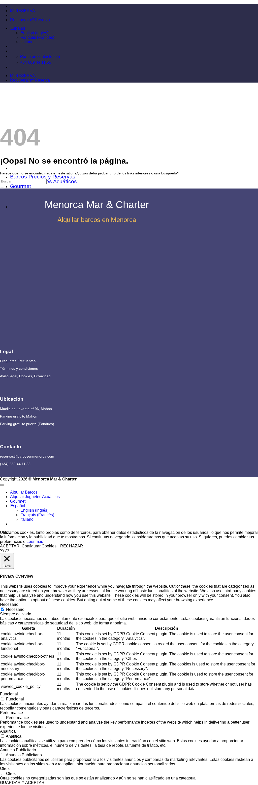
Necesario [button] (9, 604)
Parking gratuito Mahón (18, 416)
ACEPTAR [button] (9, 546)
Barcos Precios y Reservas (42, 176)
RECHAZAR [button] (71, 546)
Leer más (34, 541)
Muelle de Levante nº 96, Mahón (26, 409)
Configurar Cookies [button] (39, 546)
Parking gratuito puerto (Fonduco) (27, 424)
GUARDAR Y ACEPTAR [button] (22, 782)
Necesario (15, 609)
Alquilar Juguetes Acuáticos (35, 497)
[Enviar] (2, 187)
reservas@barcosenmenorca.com (27, 456)
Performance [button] (11, 713)
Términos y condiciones (19, 368)
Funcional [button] (9, 694)
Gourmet (20, 186)
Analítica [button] (8, 731)
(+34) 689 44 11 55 (15, 464)
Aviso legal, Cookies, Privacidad (25, 376)
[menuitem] (17, 28)
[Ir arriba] (2, 485)
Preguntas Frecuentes (18, 361)
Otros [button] (5, 768)
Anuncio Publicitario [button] (18, 750)
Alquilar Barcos (24, 492)
